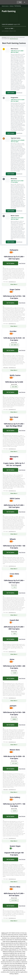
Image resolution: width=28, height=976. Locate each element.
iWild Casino (15, 498)
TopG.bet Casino (15, 138)
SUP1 (14, 633)
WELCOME (14, 386)
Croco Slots (14, 574)
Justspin (13, 705)
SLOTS (14, 810)
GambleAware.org (12, 281)
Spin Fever (14, 417)
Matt (12, 28)
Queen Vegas (15, 846)
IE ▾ (20, 2)
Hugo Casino (15, 289)
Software (12, 6)
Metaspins (14, 456)
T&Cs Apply (5, 367)
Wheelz (13, 539)
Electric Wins (15, 887)
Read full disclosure (14, 38)
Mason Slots (15, 750)
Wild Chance (14, 49)
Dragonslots (14, 97)
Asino (12, 659)
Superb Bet (14, 620)
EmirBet (13, 331)
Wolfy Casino (15, 375)
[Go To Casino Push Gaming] (14, 18)
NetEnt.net (4, 933)
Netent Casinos (5, 6)
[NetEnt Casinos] (7, 2)
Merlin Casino (15, 215)
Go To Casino (11, 92)
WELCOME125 (14, 344)
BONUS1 (15, 719)
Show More (13, 284)
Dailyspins (14, 250)
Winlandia (14, 178)
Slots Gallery (15, 797)
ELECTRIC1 (15, 900)
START (14, 673)
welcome (14, 763)
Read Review (19, 92)
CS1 (15, 587)
